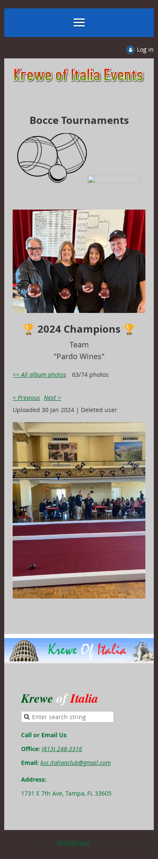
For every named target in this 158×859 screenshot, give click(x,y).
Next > (52, 398)
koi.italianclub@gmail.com (75, 763)
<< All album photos (39, 374)
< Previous (26, 398)
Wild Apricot (73, 842)
